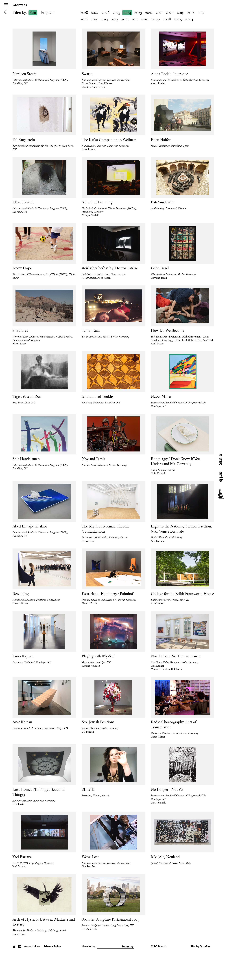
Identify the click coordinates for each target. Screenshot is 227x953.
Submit (126, 946)
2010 (144, 19)
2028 (84, 12)
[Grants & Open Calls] (6, 12)
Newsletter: (89, 946)
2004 (189, 19)
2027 (94, 12)
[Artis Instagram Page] (14, 946)
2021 (159, 12)
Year (33, 12)
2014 (104, 19)
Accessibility (32, 946)
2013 (114, 19)
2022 (149, 12)
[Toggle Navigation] (6, 5)
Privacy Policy (52, 946)
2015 (94, 19)
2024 (127, 12)
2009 (156, 19)
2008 (167, 19)
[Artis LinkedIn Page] (19, 946)
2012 (124, 19)
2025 (116, 12)
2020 (170, 12)
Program (47, 12)
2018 (190, 12)
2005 (178, 19)
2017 (201, 12)
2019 (180, 12)
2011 (134, 19)
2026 (106, 12)
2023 (138, 12)
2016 (84, 19)
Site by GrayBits (200, 946)
